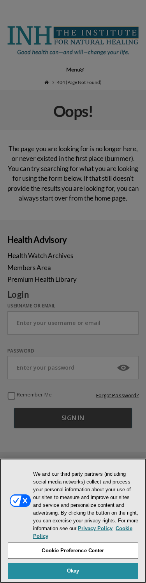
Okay (73, 571)
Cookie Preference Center (73, 550)
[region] (73, 521)
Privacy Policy (95, 528)
